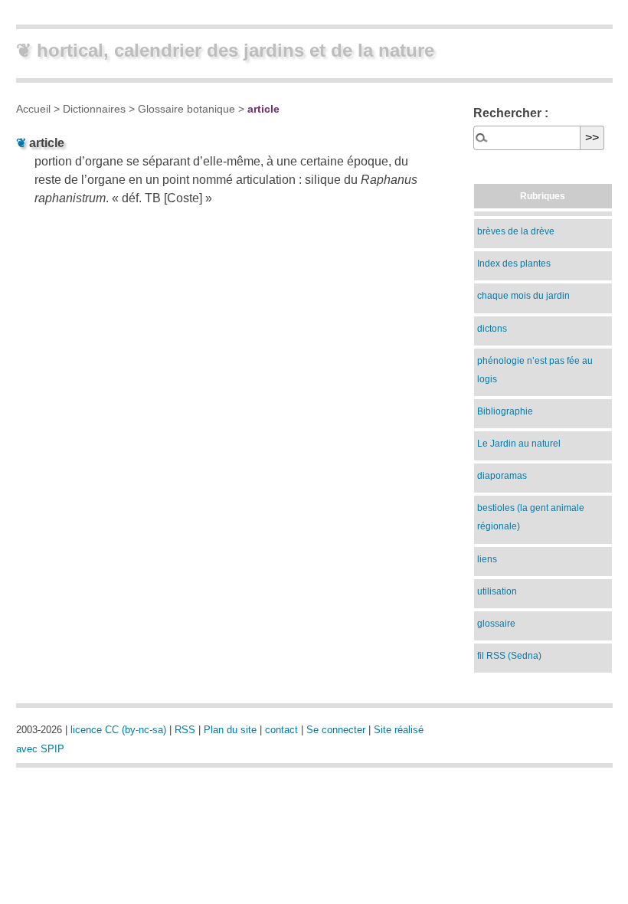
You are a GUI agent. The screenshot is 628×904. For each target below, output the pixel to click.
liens (487, 559)
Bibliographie (505, 411)
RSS (185, 729)
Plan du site (230, 729)
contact (281, 729)
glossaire (496, 623)
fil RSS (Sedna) (509, 655)
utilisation (497, 591)
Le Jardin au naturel (519, 443)
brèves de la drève (515, 231)
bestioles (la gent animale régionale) (530, 517)
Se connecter (335, 729)
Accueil (33, 109)
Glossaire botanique (186, 109)
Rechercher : (510, 113)
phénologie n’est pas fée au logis (535, 370)
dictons (492, 328)
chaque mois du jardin (523, 295)
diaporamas (502, 475)
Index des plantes (514, 263)
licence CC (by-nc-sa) (118, 729)
